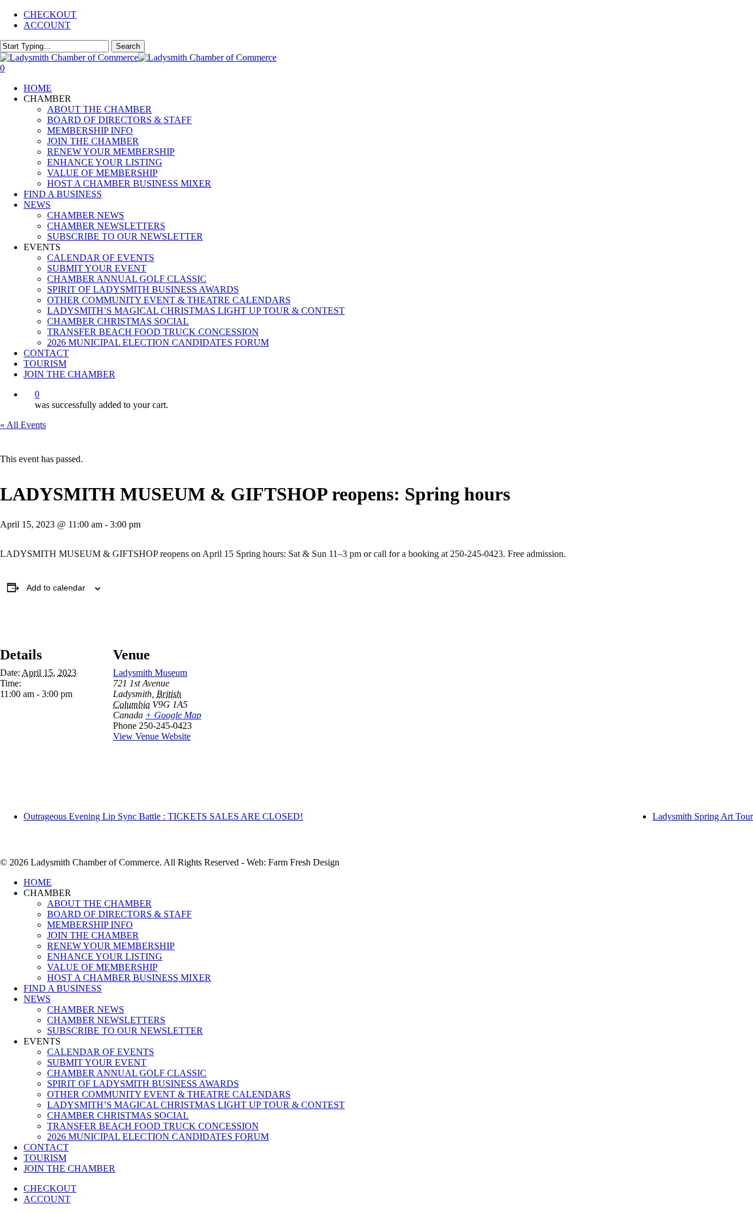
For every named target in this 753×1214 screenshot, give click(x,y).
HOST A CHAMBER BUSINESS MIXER (129, 978)
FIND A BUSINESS (63, 988)
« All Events (23, 425)
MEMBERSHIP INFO (90, 925)
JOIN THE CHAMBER (93, 935)
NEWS (37, 999)
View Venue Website (152, 736)
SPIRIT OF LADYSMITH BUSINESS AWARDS (143, 1084)
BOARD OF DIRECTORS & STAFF (119, 914)
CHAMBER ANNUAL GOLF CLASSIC (126, 1073)
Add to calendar (55, 587)
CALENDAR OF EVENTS (100, 1052)
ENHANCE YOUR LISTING (104, 956)
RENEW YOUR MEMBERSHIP (111, 946)
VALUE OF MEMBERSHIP (102, 967)
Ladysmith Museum (150, 673)
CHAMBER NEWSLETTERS (106, 1020)
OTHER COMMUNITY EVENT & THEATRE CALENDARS (169, 1094)
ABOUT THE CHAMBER (99, 903)
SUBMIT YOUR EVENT (96, 1062)
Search (128, 46)
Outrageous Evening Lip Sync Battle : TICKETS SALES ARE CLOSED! (163, 816)
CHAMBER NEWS (85, 1009)
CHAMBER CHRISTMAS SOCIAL (118, 1115)
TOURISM (45, 1158)
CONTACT (46, 1147)
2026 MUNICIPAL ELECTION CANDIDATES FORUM (158, 1137)
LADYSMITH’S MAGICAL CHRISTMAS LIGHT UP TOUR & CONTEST (196, 1105)
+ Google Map (173, 715)
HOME (38, 882)
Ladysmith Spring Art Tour (702, 816)
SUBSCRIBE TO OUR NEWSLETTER (125, 1031)
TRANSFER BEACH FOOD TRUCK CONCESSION (153, 1126)
